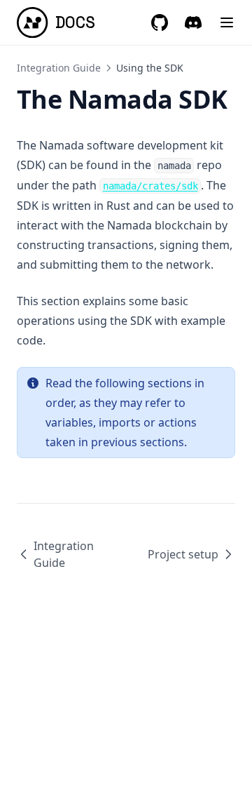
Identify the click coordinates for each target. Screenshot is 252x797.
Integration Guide (59, 67)
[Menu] (227, 22)
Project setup (183, 554)
